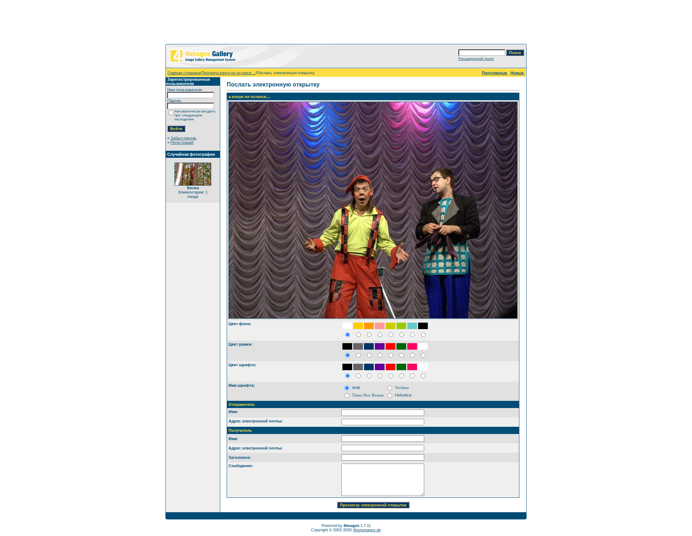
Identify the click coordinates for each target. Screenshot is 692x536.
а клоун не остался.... (236, 73)
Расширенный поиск (476, 59)
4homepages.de (367, 530)
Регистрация (182, 142)
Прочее (208, 73)
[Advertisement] (346, 23)
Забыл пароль (183, 138)
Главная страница (184, 73)
